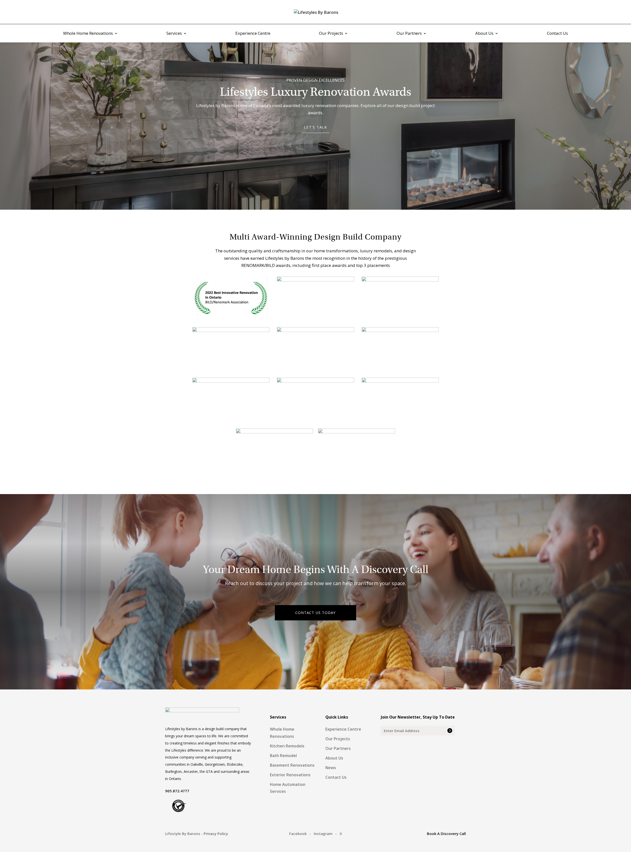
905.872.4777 (177, 790)
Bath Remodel (283, 755)
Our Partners (409, 34)
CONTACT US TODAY (315, 612)
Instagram (323, 833)
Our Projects (331, 34)
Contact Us (557, 34)
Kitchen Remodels (287, 746)
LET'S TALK (315, 127)
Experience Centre (252, 34)
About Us (484, 34)
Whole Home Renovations (88, 34)
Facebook (298, 833)
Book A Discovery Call (446, 833)
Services (174, 34)
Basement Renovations (292, 765)
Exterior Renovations (290, 775)
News (330, 767)
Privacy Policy (216, 833)
